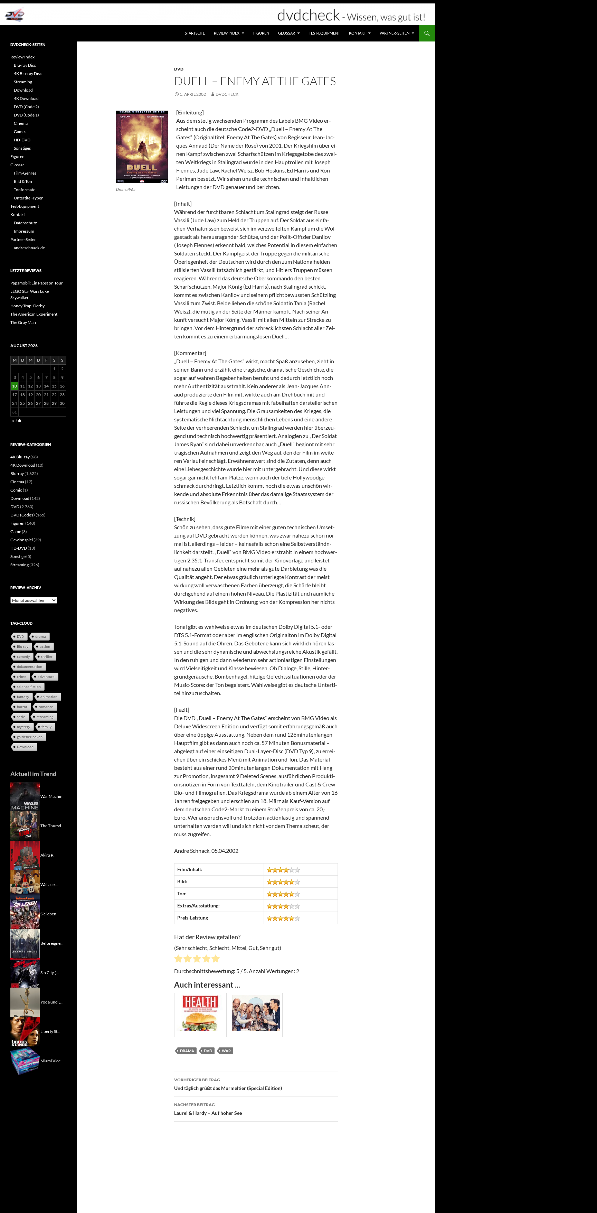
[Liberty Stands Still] (25, 1031)
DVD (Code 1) (26, 115)
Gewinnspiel (21, 539)
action (45, 646)
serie (21, 716)
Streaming (23, 81)
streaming (45, 716)
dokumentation (29, 666)
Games (20, 131)
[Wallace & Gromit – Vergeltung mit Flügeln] (25, 884)
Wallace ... (49, 884)
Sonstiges (22, 148)
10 (14, 386)
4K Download (26, 98)
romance (46, 706)
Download (23, 90)
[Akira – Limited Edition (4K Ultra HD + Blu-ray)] (25, 854)
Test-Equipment (324, 33)
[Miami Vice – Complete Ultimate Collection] (25, 1060)
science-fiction (29, 686)
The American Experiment (33, 314)
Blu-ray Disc (25, 65)
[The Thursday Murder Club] (25, 825)
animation (48, 696)
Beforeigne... (52, 942)
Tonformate (24, 189)
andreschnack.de (29, 247)
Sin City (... (49, 972)
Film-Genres (25, 173)
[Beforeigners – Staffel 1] (25, 942)
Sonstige (18, 556)
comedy (23, 656)
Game (15, 531)
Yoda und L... (52, 1001)
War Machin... (53, 796)
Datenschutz (25, 222)
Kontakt (357, 33)
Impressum (24, 231)
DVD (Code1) (22, 514)
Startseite (195, 33)
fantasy (23, 696)
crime (21, 676)
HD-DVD (22, 139)
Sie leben (48, 913)
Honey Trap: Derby (27, 305)
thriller (47, 656)
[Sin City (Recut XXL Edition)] (25, 972)
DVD (178, 69)
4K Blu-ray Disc (28, 73)
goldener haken (29, 736)
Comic (16, 490)
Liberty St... (50, 1031)
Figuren (261, 33)
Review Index (226, 33)
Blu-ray (17, 473)
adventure (46, 676)
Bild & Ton (23, 181)
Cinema (21, 123)
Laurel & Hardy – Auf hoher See (208, 1109)
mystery (23, 726)
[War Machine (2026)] (25, 796)
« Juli (16, 420)
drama (187, 1050)
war (226, 1050)
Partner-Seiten (394, 33)
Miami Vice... (52, 1060)
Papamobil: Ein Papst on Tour (36, 283)
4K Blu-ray (20, 456)
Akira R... (48, 854)
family (46, 726)
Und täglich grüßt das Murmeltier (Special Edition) (228, 1084)
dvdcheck (227, 94)
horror (22, 706)
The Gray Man (23, 322)
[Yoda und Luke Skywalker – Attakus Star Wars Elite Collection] (25, 1001)
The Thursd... (52, 825)
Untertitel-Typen (29, 197)
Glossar (286, 33)
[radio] (178, 959)
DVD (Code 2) (26, 106)
